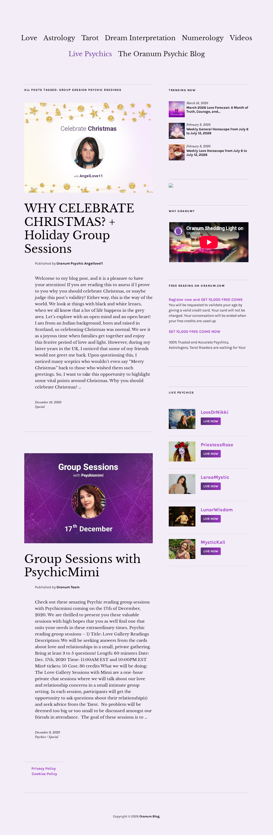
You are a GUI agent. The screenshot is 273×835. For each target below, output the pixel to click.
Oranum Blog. (149, 816)
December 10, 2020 (48, 402)
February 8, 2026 (198, 125)
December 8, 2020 (47, 732)
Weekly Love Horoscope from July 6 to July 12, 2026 (216, 153)
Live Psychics (90, 54)
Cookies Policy (44, 774)
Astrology (59, 38)
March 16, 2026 (197, 103)
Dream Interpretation (140, 38)
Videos (241, 38)
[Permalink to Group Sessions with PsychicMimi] (88, 541)
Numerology (203, 38)
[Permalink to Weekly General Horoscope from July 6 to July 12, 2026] (177, 131)
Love (29, 38)
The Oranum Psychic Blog (161, 54)
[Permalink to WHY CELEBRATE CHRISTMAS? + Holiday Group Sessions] (88, 191)
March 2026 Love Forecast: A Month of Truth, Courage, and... (217, 110)
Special (40, 407)
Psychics (40, 737)
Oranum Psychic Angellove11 (80, 263)
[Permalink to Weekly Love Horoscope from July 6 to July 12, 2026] (177, 152)
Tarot (90, 38)
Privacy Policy (43, 768)
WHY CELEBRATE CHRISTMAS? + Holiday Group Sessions (79, 228)
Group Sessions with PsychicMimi (82, 565)
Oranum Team (68, 587)
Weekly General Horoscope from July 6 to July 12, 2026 (217, 131)
